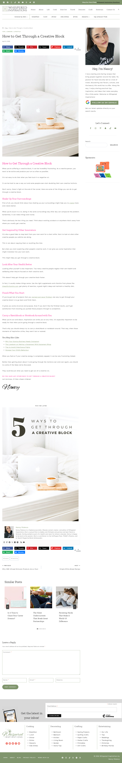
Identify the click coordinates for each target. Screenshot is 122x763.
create (71, 203)
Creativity (14, 558)
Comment (7, 652)
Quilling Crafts (83, 735)
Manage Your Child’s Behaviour (17, 350)
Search (87, 141)
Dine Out (63, 10)
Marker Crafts (82, 740)
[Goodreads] (11, 2)
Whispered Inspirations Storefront (108, 2)
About (41, 10)
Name (6, 680)
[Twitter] (30, 2)
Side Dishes (65, 17)
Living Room (58, 740)
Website (59, 680)
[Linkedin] (33, 2)
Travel (72, 10)
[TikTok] (15, 2)
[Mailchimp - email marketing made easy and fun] (108, 717)
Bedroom (56, 735)
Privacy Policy (29, 757)
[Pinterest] (18, 2)
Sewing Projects (83, 732)
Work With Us (43, 757)
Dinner (54, 17)
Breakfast (35, 17)
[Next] (74, 607)
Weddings (105, 737)
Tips (3, 31)
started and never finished (42, 297)
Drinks (75, 17)
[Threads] (26, 2)
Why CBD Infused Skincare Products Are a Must (20, 567)
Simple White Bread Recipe (70, 567)
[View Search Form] (118, 9)
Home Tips (57, 746)
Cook (55, 10)
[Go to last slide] (7, 607)
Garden (56, 743)
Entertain (99, 10)
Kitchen (56, 737)
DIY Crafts (81, 746)
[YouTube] (22, 2)
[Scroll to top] (117, 755)
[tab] (37, 628)
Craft (91, 10)
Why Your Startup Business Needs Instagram (22, 341)
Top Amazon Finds (100, 17)
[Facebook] (7, 2)
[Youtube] (24, 542)
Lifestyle (17, 31)
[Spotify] (17, 542)
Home (33, 10)
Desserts (32, 743)
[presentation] (15, 597)
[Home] (3, 28)
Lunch (45, 17)
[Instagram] (3, 2)
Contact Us (111, 10)
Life (48, 10)
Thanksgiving (107, 740)
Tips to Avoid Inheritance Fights (17, 347)
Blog (19, 757)
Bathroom (57, 732)
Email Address (52, 706)
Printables (81, 743)
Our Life (105, 732)
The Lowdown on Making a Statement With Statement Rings (28, 344)
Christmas (105, 743)
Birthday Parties (108, 746)
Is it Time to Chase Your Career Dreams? (15, 616)
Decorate (81, 10)
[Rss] (21, 542)
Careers (9, 31)
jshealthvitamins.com (10, 286)
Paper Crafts (82, 737)
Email (32, 680)
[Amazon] (80, 757)
